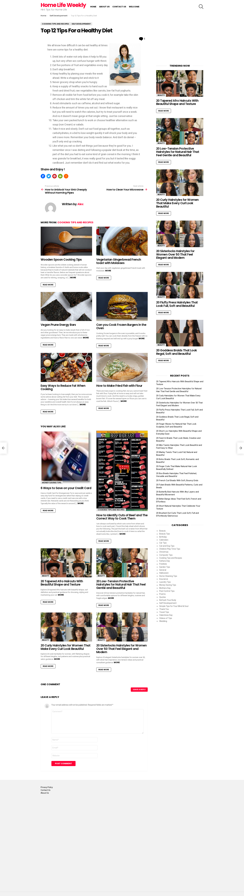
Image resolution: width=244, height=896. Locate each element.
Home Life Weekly (63, 5)
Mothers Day (165, 588)
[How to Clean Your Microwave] (240, 448)
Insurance (163, 579)
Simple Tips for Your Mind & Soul (173, 606)
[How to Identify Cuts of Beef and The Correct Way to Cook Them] (122, 471)
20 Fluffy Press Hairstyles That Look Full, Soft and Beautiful (177, 304)
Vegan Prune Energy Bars (58, 325)
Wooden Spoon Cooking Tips (61, 259)
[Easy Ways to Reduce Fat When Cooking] (66, 367)
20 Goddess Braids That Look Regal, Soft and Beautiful (176, 352)
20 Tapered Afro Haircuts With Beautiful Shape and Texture (62, 583)
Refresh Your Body (167, 600)
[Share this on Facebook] (43, 176)
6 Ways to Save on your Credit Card (66, 488)
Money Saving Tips (51, 482)
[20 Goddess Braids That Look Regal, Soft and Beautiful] (179, 333)
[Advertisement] (179, 40)
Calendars (163, 540)
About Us (104, 6)
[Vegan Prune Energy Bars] (66, 306)
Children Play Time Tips (169, 549)
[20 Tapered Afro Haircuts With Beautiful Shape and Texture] (66, 562)
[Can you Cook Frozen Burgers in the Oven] (122, 306)
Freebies (163, 564)
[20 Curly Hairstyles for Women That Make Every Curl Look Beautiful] (66, 627)
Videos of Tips (165, 618)
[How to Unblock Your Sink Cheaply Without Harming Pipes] (3, 448)
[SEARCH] (201, 6)
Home (93, 6)
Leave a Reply (139, 689)
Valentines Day (166, 615)
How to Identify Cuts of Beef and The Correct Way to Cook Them (122, 517)
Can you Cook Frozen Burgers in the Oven (121, 326)
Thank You (164, 609)
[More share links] (66, 176)
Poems (162, 594)
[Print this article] (60, 176)
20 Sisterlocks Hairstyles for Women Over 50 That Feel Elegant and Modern (121, 648)
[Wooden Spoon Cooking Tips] (66, 241)
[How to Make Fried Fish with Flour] (122, 367)
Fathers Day (164, 561)
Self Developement (168, 603)
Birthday (163, 537)
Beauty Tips (164, 534)
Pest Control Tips (167, 591)
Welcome (134, 6)
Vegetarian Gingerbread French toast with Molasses (118, 261)
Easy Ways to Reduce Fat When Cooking (63, 387)
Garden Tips (164, 567)
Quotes (162, 597)
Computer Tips (166, 555)
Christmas (163, 552)
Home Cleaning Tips (168, 576)
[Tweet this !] (48, 176)
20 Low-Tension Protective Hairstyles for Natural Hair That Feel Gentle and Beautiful (121, 584)
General (162, 570)
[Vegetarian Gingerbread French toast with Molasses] (122, 241)
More (73, 277)
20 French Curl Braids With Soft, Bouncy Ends (177, 480)
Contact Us (119, 6)
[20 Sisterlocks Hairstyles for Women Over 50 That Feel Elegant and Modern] (122, 627)
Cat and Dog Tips (166, 546)
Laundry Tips (165, 582)
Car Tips (163, 543)
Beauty (45, 575)
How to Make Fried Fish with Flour (119, 386)
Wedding (163, 621)
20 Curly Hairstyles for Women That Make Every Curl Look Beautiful (65, 647)
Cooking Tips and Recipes (75, 222)
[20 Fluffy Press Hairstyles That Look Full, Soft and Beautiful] (179, 285)
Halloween (164, 573)
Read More (48, 284)
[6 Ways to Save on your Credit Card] (66, 457)
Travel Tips (164, 612)
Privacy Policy (47, 787)
